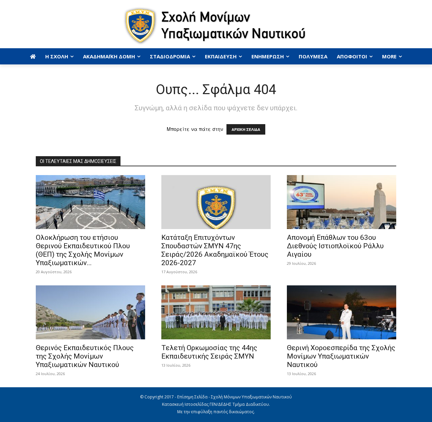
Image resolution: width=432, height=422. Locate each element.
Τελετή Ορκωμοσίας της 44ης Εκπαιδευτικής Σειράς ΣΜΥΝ (209, 352)
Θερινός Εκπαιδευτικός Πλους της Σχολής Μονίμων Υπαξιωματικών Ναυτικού (85, 356)
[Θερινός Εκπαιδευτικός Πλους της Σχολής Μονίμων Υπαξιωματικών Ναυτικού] (90, 312)
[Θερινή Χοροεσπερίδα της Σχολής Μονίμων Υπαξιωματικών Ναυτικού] (341, 312)
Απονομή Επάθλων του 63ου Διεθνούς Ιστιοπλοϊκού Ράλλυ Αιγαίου (335, 245)
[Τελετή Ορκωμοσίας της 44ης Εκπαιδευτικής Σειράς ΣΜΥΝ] (216, 312)
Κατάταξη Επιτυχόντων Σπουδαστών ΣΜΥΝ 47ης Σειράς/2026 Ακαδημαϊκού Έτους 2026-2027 (214, 250)
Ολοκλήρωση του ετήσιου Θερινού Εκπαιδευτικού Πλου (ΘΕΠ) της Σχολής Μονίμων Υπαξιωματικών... (83, 250)
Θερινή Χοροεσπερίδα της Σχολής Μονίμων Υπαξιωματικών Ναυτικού (341, 356)
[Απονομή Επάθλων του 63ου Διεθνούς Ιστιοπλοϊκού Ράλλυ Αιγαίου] (341, 202)
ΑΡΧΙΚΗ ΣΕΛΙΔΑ (246, 129)
